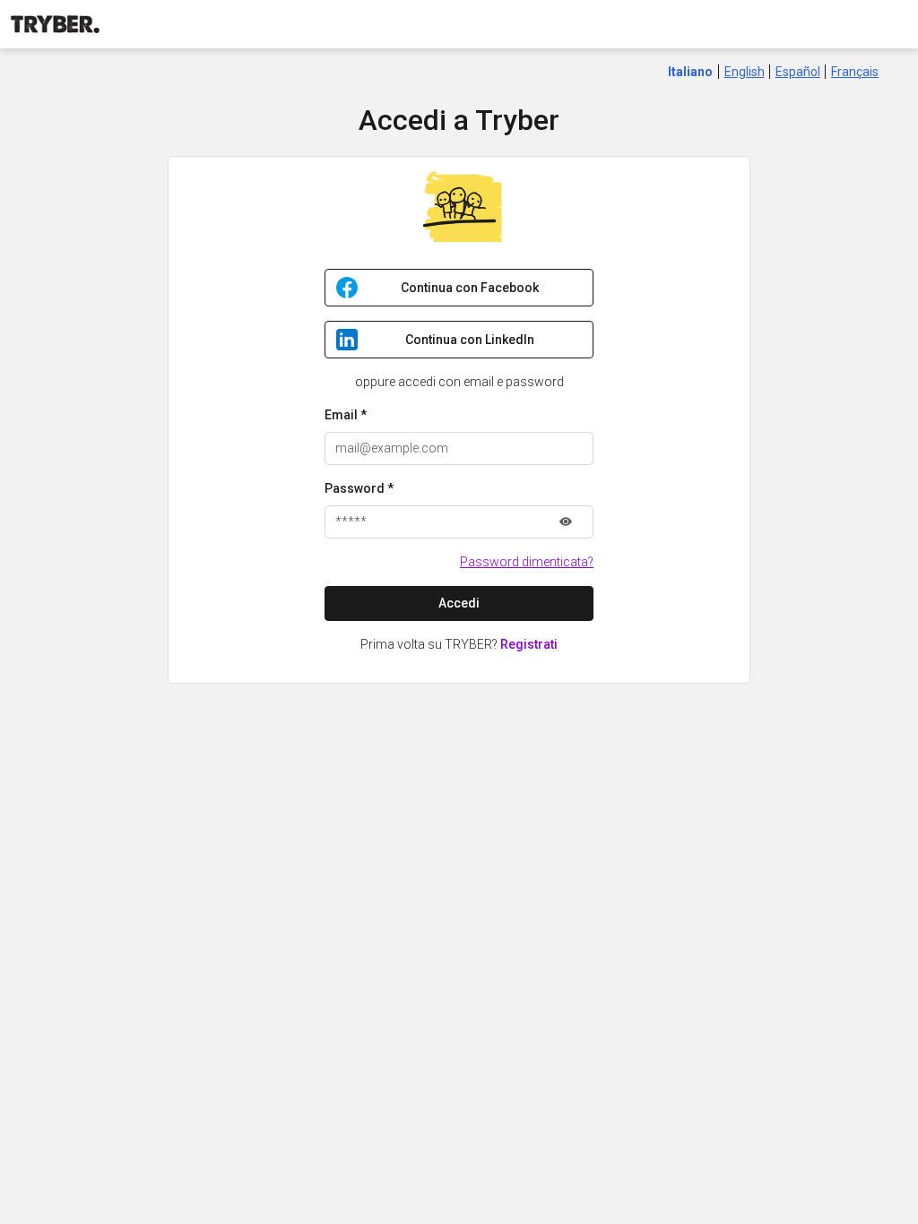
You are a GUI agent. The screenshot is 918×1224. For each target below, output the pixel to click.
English (744, 72)
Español (797, 72)
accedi (459, 603)
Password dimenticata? (526, 562)
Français (855, 72)
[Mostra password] (565, 522)
